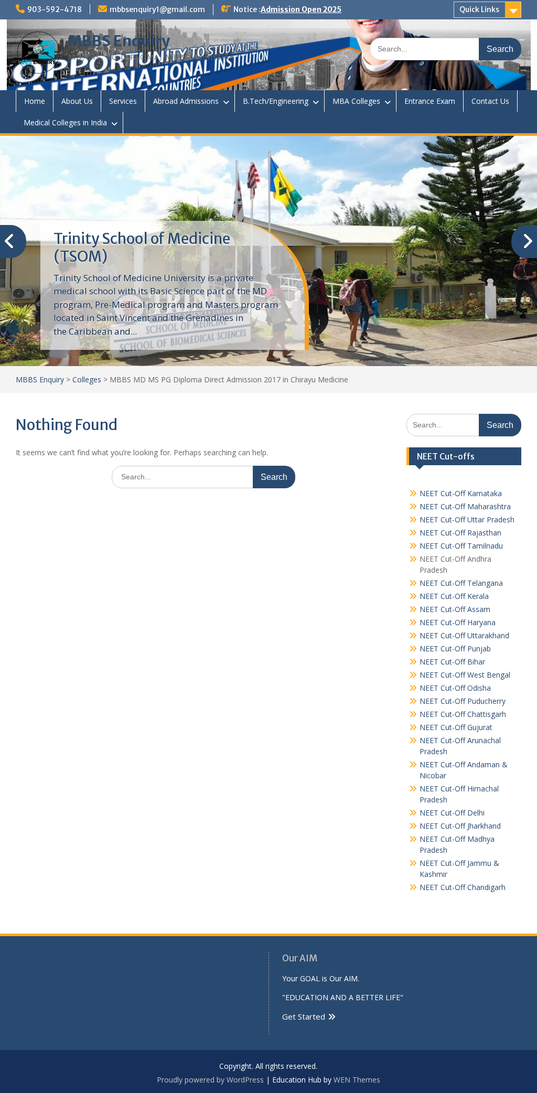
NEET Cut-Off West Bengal (465, 675)
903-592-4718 (54, 9)
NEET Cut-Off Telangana (461, 583)
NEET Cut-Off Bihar (452, 662)
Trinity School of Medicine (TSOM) (141, 247)
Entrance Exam (429, 101)
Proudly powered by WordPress (210, 1080)
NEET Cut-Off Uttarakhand (464, 635)
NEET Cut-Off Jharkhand (460, 826)
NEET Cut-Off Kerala (454, 596)
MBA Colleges (356, 101)
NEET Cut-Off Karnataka (461, 493)
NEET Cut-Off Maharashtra (465, 506)
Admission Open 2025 (301, 9)
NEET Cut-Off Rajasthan (460, 533)
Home (34, 101)
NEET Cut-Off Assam (455, 609)
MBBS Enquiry (119, 40)
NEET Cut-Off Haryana (458, 622)
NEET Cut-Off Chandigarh (463, 887)
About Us (77, 101)
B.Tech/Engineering (275, 101)
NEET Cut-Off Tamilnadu (461, 546)
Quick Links (479, 9)
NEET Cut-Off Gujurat (456, 727)
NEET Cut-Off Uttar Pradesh (467, 519)
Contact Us (490, 101)
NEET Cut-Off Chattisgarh (463, 714)
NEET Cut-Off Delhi (452, 813)
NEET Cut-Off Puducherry (463, 701)
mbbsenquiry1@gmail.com (157, 9)
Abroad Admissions (186, 101)
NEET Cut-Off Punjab (455, 648)
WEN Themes (357, 1080)
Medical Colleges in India (65, 122)
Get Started (303, 1016)
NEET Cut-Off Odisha (455, 688)
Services (123, 101)
